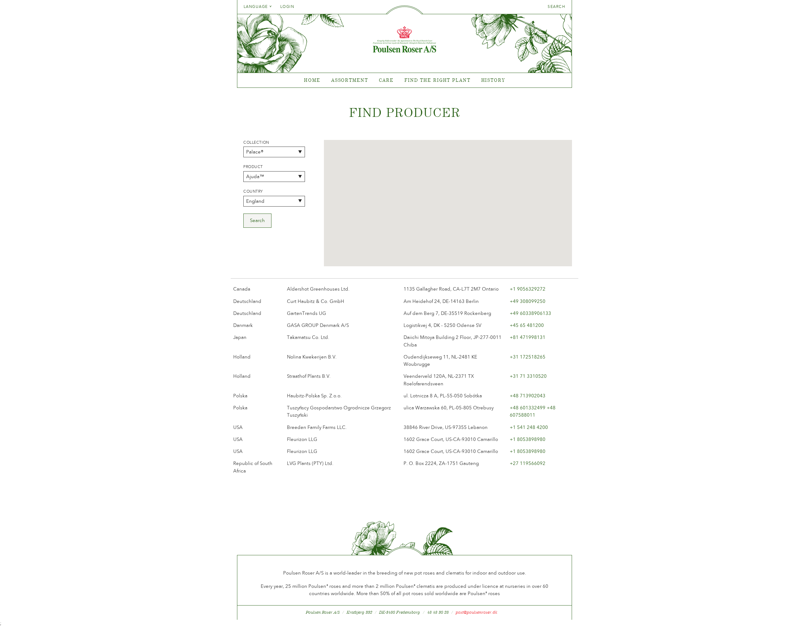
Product (253, 167)
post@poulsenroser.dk (476, 612)
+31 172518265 (527, 357)
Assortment (349, 80)
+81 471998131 (527, 337)
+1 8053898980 (527, 439)
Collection (256, 142)
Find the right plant (437, 80)
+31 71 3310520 (528, 376)
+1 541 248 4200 (529, 427)
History (493, 80)
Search (556, 6)
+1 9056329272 (527, 289)
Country (253, 191)
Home (312, 80)
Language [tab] (256, 6)
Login (287, 6)
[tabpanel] (404, 80)
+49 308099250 (527, 301)
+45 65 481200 (527, 325)
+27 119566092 (527, 463)
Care (386, 80)
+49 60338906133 (530, 313)
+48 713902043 (527, 396)
